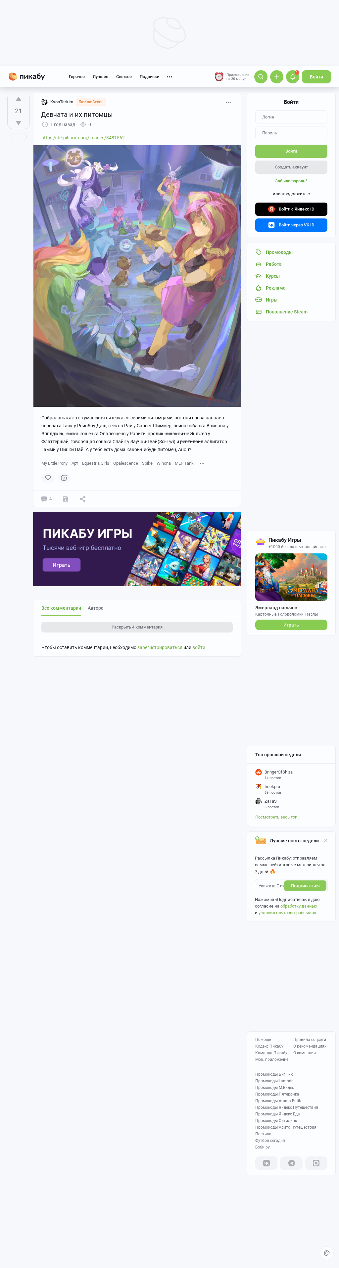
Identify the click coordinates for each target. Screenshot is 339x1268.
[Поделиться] (82, 499)
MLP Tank (184, 463)
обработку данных (298, 906)
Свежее (124, 76)
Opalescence (125, 463)
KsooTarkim (61, 101)
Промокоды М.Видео (274, 1087)
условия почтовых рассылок (287, 912)
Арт (75, 463)
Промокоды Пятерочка (277, 1094)
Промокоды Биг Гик (274, 1074)
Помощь (263, 1039)
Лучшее (100, 76)
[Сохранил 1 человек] (65, 499)
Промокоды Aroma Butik (278, 1101)
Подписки (149, 76)
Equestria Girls (95, 463)
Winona (164, 463)
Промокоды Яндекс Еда (277, 1114)
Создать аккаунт (291, 166)
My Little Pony (54, 463)
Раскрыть (137, 627)
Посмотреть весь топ (276, 817)
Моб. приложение (271, 1059)
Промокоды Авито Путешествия (285, 1127)
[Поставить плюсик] (18, 99)
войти (198, 647)
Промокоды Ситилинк (276, 1120)
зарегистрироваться (159, 647)
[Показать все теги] (202, 463)
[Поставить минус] (18, 122)
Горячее (77, 76)
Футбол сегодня (270, 1140)
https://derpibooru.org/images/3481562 (83, 137)
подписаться (305, 885)
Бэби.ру (262, 1147)
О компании (304, 1053)
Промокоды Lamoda (274, 1081)
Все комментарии (61, 608)
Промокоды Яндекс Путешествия (286, 1107)
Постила (263, 1134)
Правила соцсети (309, 1039)
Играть (291, 625)
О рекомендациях (309, 1046)
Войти (316, 76)
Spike (147, 463)
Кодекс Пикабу (269, 1046)
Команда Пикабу (271, 1053)
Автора (96, 608)
